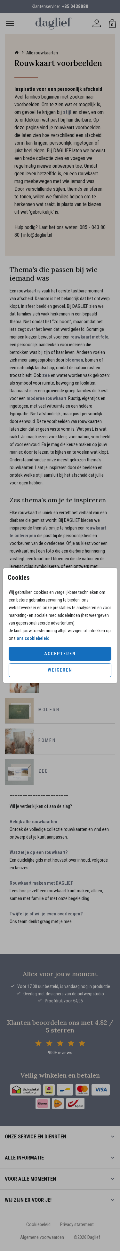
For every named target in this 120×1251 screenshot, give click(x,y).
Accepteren (60, 653)
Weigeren (60, 670)
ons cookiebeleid (33, 638)
